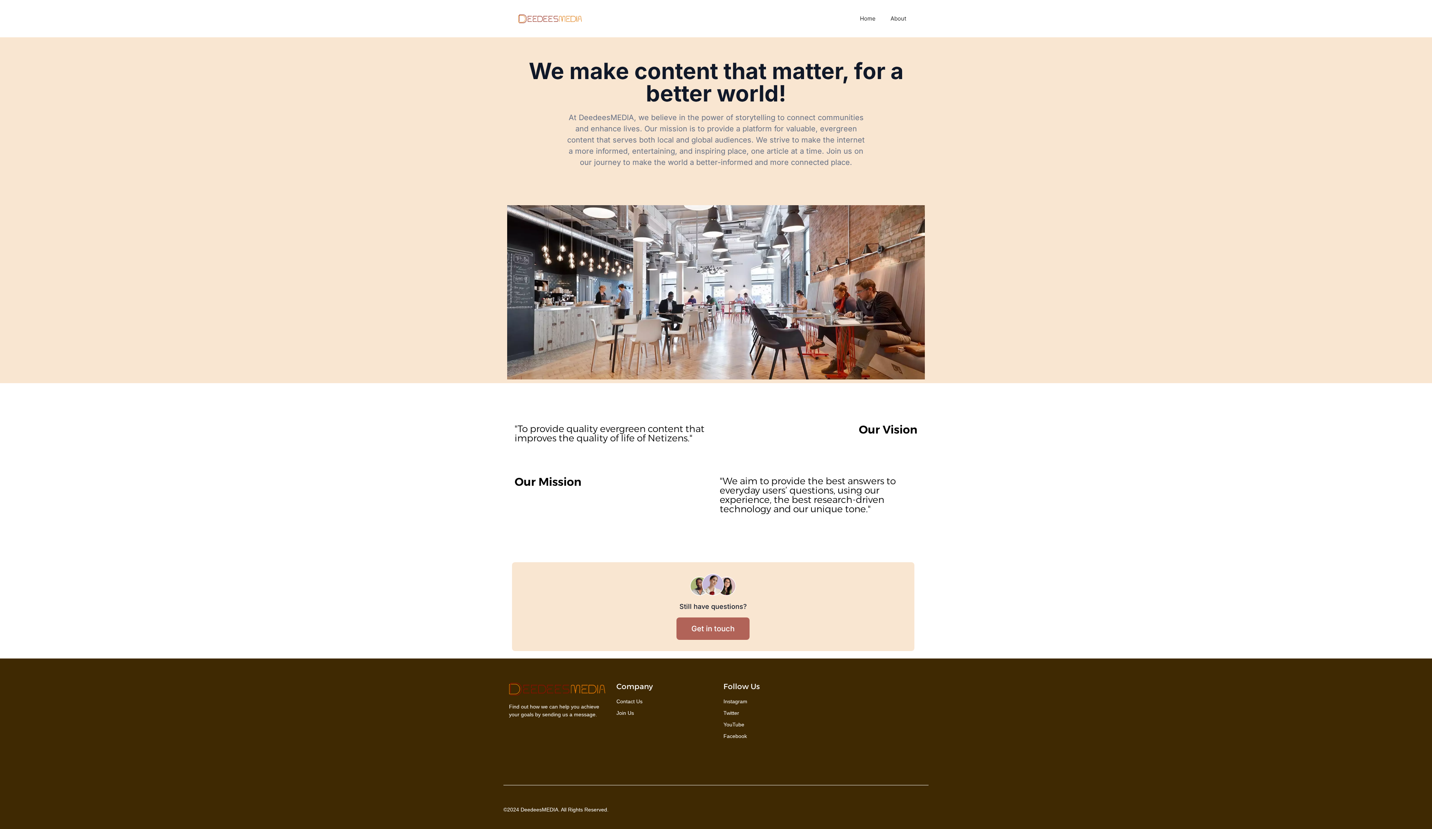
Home (868, 18)
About (898, 18)
